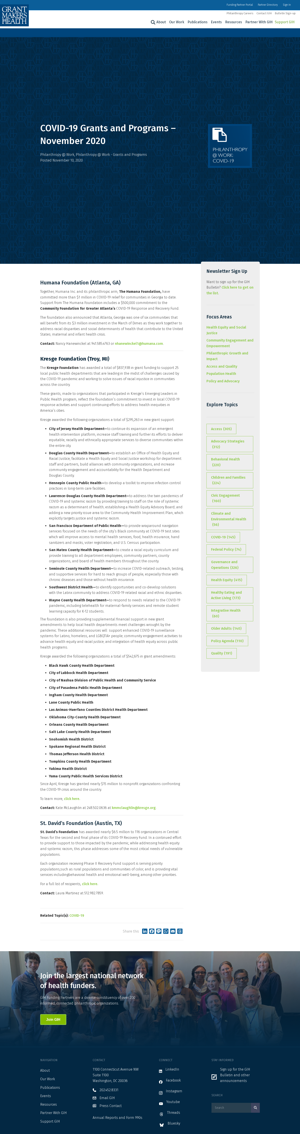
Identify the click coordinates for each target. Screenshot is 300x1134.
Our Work (176, 22)
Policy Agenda (227, 641)
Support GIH (285, 22)
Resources (233, 22)
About (161, 22)
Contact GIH (264, 13)
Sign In (287, 4)
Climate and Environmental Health (228, 519)
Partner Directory (268, 4)
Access (221, 429)
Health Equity (226, 580)
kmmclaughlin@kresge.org (134, 808)
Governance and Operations (225, 565)
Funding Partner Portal (240, 4)
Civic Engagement (225, 498)
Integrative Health (225, 613)
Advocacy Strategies (227, 444)
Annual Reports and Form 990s (117, 1118)
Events (216, 22)
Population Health (221, 374)
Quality (221, 653)
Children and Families (228, 480)
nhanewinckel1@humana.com (139, 343)
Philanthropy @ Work (57, 155)
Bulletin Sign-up (285, 13)
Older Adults (226, 628)
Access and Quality (221, 366)
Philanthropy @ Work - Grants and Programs (111, 155)
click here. (72, 799)
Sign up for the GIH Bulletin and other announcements (235, 1075)
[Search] (152, 22)
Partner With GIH (259, 22)
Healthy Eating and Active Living (226, 595)
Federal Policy (226, 549)
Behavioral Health (225, 462)
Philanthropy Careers (239, 13)
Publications (198, 22)
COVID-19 (76, 915)
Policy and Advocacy (223, 381)
